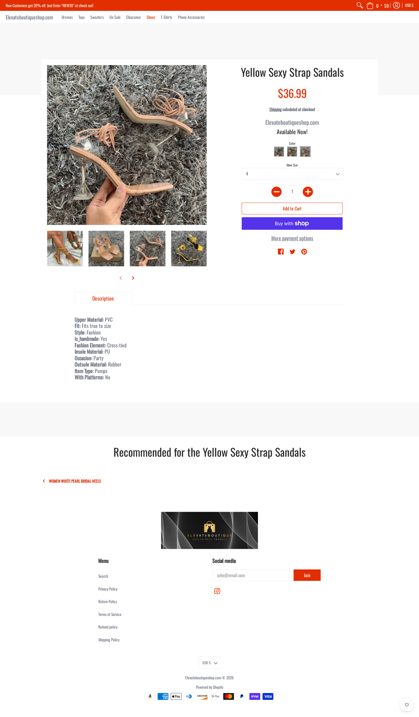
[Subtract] (276, 192)
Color (292, 143)
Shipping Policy (108, 640)
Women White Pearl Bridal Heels (75, 481)
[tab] (103, 298)
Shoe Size (292, 165)
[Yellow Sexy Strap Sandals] (65, 248)
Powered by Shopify (209, 687)
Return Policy (107, 601)
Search (103, 576)
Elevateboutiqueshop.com (29, 17)
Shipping (275, 109)
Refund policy (107, 627)
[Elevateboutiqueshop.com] (209, 530)
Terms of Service (109, 614)
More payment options (292, 238)
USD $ (409, 5)
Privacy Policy (107, 589)
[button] (377, 5)
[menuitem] (360, 5)
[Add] (308, 192)
